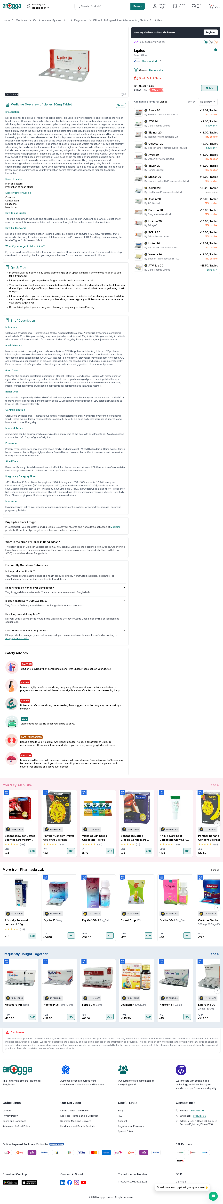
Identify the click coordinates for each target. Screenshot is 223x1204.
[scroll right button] (217, 823)
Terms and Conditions (14, 1121)
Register (211, 32)
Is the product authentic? (20, 571)
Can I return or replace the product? (26, 630)
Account (122, 1121)
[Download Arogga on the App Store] (29, 1182)
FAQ (120, 1115)
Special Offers (125, 1131)
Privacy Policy (10, 1115)
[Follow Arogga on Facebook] (69, 1182)
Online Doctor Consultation (74, 1110)
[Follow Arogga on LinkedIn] (62, 1182)
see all (215, 785)
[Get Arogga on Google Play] (10, 1182)
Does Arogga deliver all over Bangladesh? (29, 587)
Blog (120, 1110)
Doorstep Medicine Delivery (75, 1121)
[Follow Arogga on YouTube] (83, 1182)
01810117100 (199, 1115)
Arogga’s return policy (17, 638)
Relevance (206, 101)
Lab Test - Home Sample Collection (79, 1115)
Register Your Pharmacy (131, 1126)
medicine (115, 526)
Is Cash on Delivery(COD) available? (26, 600)
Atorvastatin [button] (156, 70)
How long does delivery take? (22, 614)
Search (137, 6)
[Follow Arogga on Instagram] (76, 1182)
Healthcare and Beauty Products (77, 1126)
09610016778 (197, 1110)
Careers (7, 1110)
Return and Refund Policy (16, 1126)
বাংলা (122, 105)
